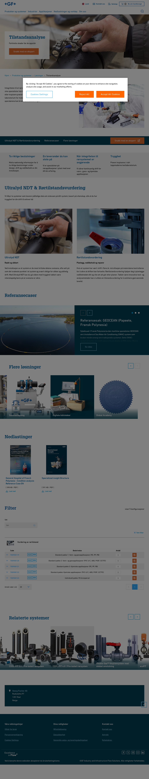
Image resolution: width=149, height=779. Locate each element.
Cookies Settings (39, 94)
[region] (75, 90)
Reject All (84, 94)
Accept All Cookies (110, 94)
